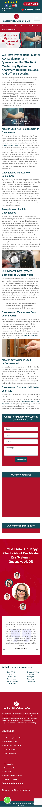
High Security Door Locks (12, 738)
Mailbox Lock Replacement (13, 776)
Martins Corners (12, 681)
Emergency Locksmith (11, 779)
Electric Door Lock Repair (12, 746)
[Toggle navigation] (37, 18)
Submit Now (21, 459)
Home (4, 26)
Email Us (9, 790)
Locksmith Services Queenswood (18, 26)
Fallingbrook (31, 681)
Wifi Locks (7, 772)
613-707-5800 (30, 4)
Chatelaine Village (33, 672)
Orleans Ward (11, 684)
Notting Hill (30, 677)
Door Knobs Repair (10, 753)
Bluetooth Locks (9, 768)
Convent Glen (11, 677)
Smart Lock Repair (10, 749)
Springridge (31, 679)
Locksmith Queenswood (23, 803)
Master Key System (10, 742)
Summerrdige (11, 679)
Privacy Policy (8, 764)
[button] (17, 576)
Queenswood (31, 674)
